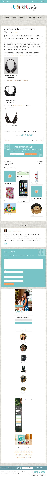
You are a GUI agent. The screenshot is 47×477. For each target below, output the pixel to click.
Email (5, 274)
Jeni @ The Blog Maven (41, 475)
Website (5, 279)
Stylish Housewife (24, 80)
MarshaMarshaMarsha (14, 231)
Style (2, 473)
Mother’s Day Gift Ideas (21, 201)
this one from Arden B (13, 80)
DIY (11, 473)
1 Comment (15, 32)
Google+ (39, 472)
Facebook (16, 311)
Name (5, 270)
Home (33, 1)
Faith (9, 473)
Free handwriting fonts (8, 183)
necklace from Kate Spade (18, 55)
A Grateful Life (23, 8)
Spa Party (40, 163)
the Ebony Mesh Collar (17, 105)
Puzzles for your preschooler (9, 214)
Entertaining (4, 471)
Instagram (42, 472)
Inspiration (21, 471)
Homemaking (16, 473)
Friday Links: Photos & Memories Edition (9, 163)
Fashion (37, 140)
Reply (5, 243)
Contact (42, 1)
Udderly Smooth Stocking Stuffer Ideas (36, 199)
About (38, 1)
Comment (6, 258)
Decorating (10, 471)
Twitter (35, 472)
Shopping (40, 140)
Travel (5, 473)
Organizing (16, 471)
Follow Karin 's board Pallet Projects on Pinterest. (24, 457)
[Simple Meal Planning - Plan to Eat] (18, 432)
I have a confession (34, 183)
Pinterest (19, 311)
